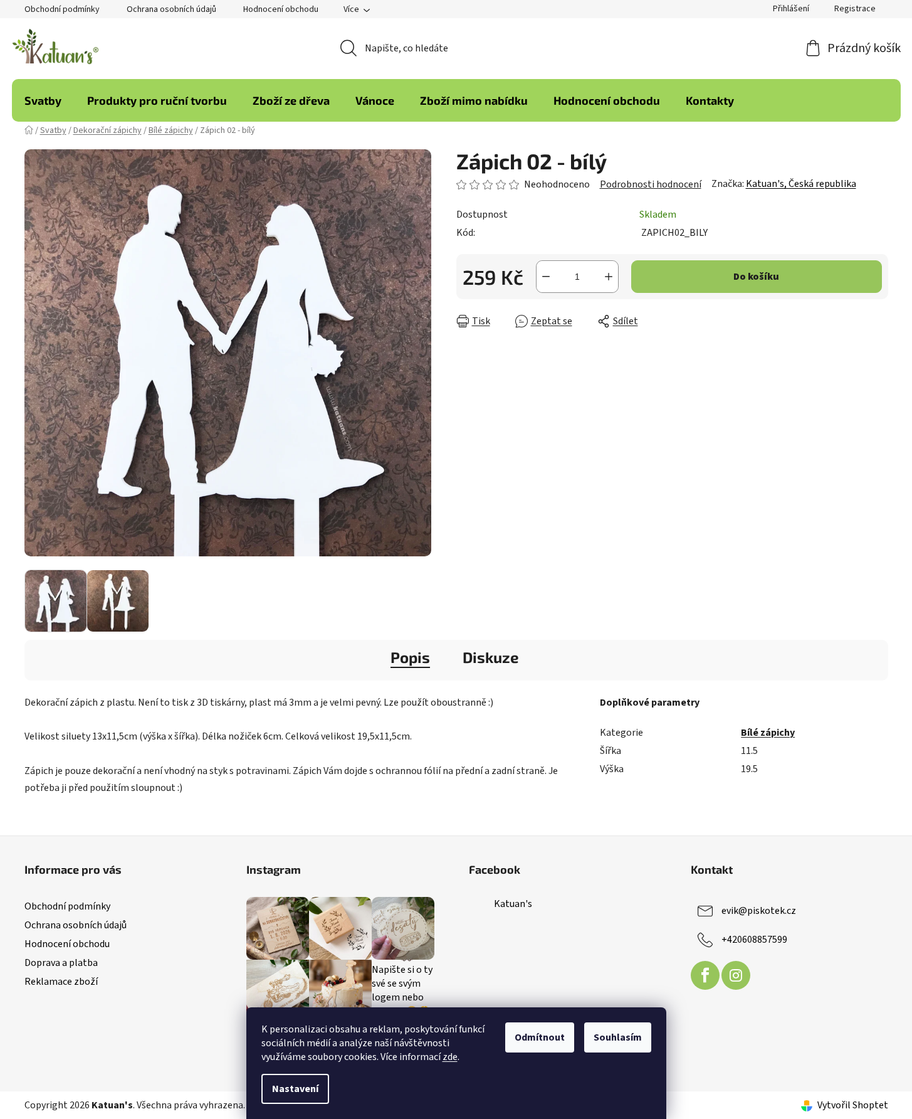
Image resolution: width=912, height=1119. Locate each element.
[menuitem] (43, 100)
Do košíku (756, 277)
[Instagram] (735, 975)
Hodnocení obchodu (280, 9)
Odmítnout (540, 1037)
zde (450, 1057)
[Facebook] (705, 975)
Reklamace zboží (61, 982)
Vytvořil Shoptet (852, 1105)
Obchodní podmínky (62, 9)
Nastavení (295, 1089)
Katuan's (513, 904)
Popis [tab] (410, 657)
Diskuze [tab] (491, 657)
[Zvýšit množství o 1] (608, 276)
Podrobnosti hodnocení (650, 184)
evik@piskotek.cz (758, 911)
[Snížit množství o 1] (546, 276)
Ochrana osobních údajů (171, 9)
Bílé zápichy (768, 733)
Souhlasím (618, 1037)
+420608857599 (754, 940)
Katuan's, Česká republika (801, 184)
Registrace (855, 9)
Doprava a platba (61, 963)
